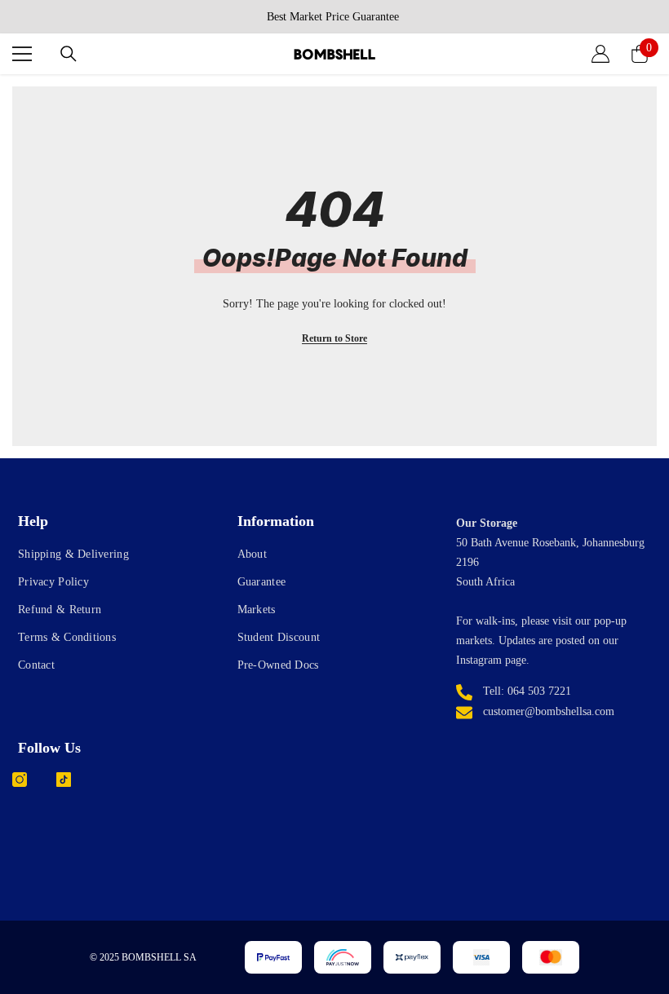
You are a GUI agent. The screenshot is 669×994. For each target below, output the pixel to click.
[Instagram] (19, 779)
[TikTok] (63, 779)
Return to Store (334, 338)
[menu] (22, 54)
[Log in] (600, 54)
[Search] (68, 54)
